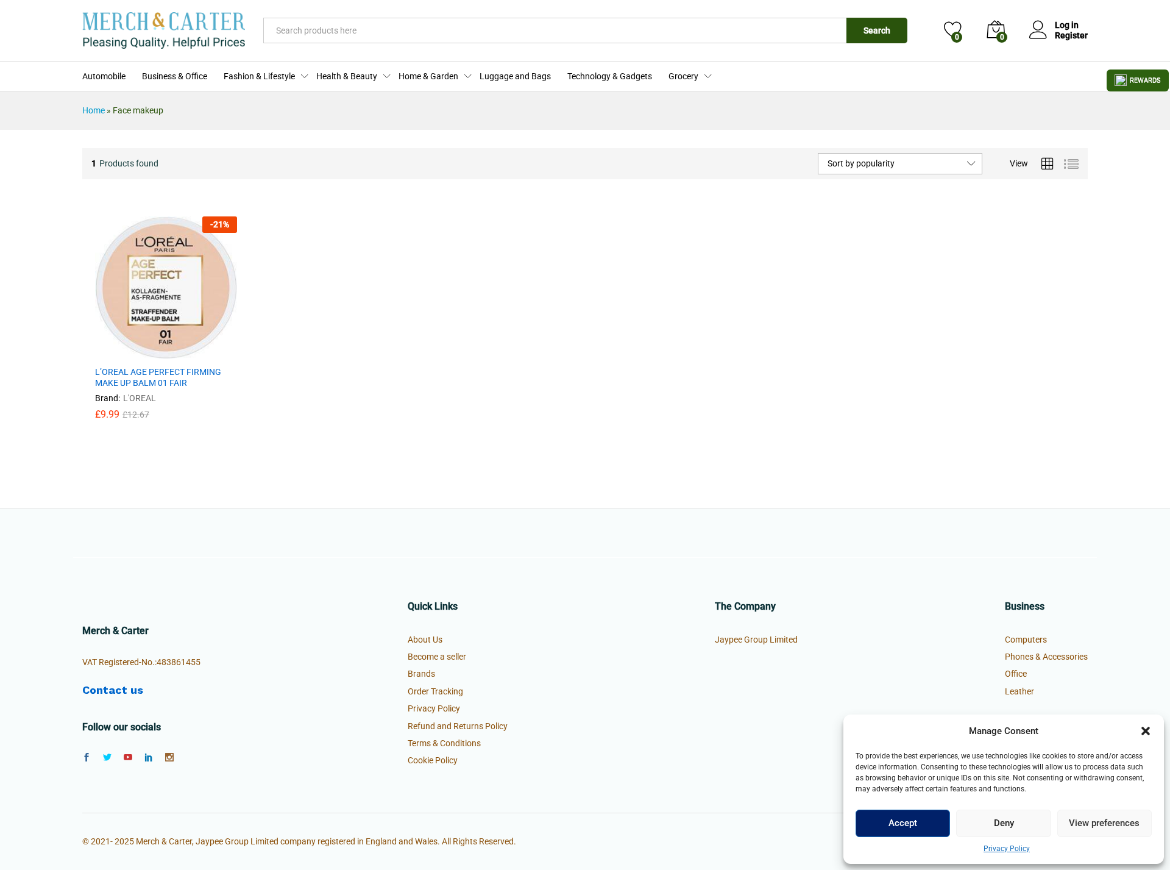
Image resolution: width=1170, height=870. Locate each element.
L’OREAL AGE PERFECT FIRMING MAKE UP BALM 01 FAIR (158, 377)
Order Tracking (435, 691)
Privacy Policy (1007, 848)
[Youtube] (128, 758)
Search (876, 30)
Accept (902, 823)
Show (1138, 80)
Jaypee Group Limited (756, 639)
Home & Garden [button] (428, 76)
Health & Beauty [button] (346, 76)
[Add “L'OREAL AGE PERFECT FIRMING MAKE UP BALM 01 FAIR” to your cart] (136, 351)
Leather (1019, 691)
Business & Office (174, 76)
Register (1071, 35)
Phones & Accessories (1046, 656)
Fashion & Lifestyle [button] (259, 76)
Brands (421, 674)
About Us (425, 639)
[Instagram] (169, 758)
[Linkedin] (148, 758)
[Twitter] (107, 758)
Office (1016, 674)
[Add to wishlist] (192, 351)
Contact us (112, 689)
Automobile (104, 76)
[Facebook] (86, 758)
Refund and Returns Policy (458, 726)
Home (93, 110)
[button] (1146, 731)
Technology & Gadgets (609, 76)
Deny (1004, 823)
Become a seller (437, 656)
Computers (1026, 639)
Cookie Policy (433, 760)
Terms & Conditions (444, 743)
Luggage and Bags (515, 76)
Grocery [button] (683, 76)
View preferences (1104, 823)
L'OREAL (139, 398)
